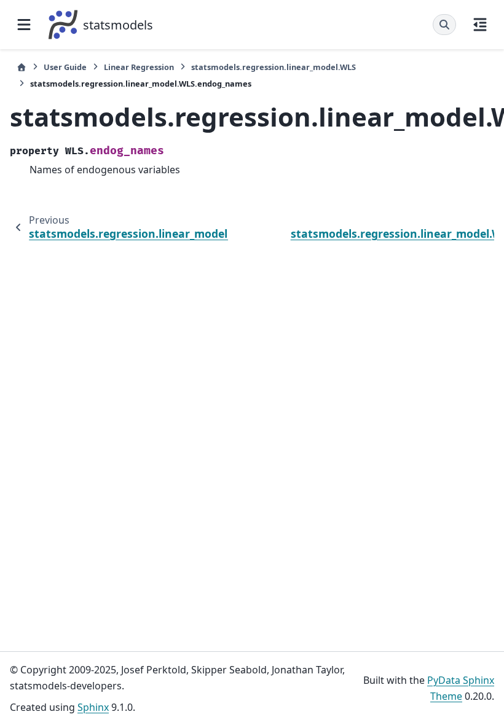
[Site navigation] (24, 24)
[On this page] (480, 24)
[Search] (444, 24)
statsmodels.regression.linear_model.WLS (273, 66)
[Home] (21, 67)
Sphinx (93, 707)
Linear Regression (139, 66)
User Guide (65, 66)
